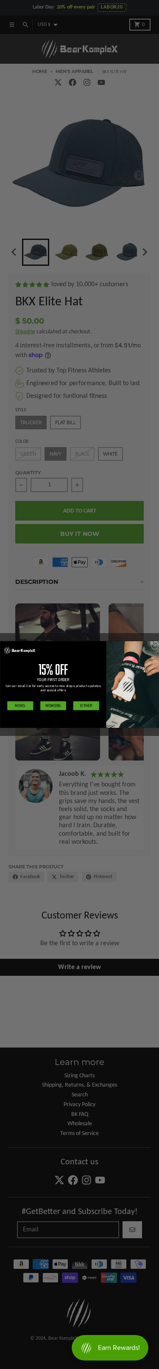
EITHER (86, 705)
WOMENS (53, 705)
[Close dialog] (154, 645)
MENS (20, 705)
